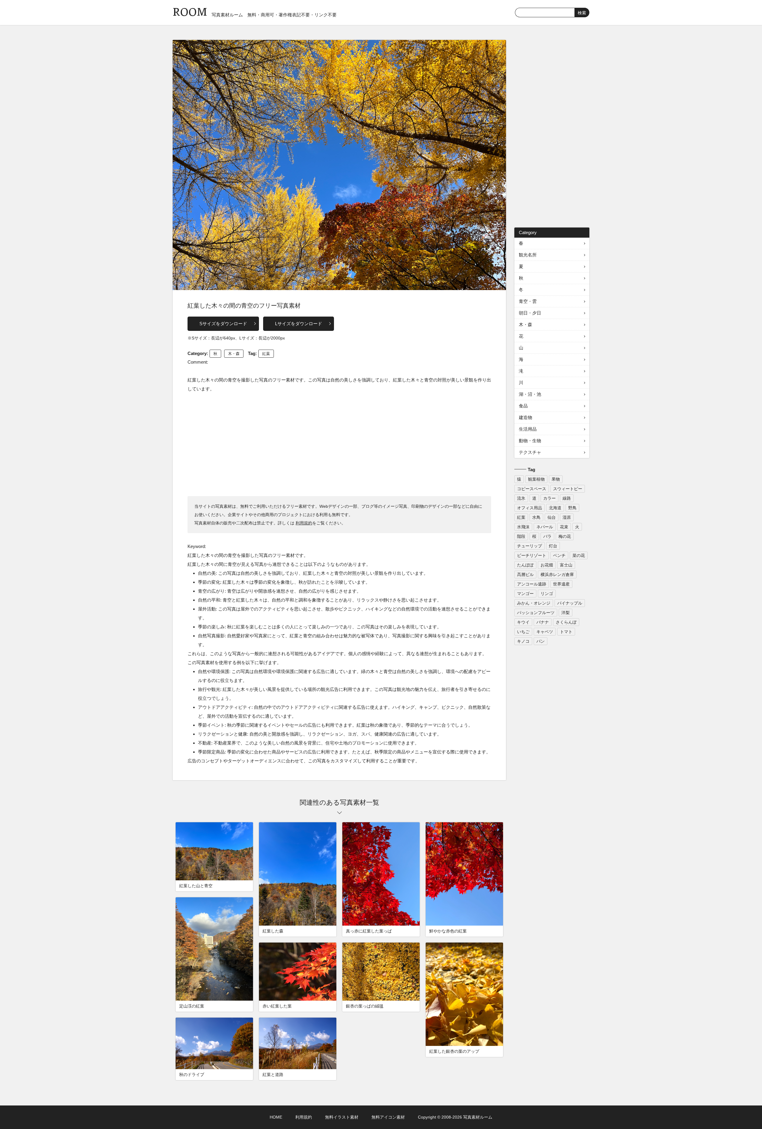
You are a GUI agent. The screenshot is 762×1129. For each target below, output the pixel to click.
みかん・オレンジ (533, 603)
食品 (523, 405)
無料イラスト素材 (341, 1117)
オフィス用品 (529, 507)
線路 (567, 498)
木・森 (234, 353)
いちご (523, 631)
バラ (547, 536)
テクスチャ (530, 452)
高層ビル (525, 574)
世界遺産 (561, 584)
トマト (566, 631)
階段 (521, 536)
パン (540, 641)
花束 (564, 526)
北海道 (555, 507)
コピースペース (531, 488)
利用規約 (304, 523)
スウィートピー (567, 488)
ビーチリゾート (531, 555)
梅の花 (564, 536)
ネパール (544, 526)
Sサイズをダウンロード (223, 323)
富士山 (566, 565)
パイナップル (569, 603)
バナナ (542, 622)
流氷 (521, 498)
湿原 (567, 517)
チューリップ (529, 546)
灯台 (553, 546)
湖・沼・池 (530, 394)
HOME (276, 1117)
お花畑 (547, 565)
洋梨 (565, 612)
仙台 (551, 517)
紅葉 (266, 353)
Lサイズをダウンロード (298, 323)
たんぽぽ (525, 565)
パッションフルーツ (536, 612)
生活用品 (528, 429)
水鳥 (536, 517)
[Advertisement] (339, 444)
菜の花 (578, 555)
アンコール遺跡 (531, 584)
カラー (549, 498)
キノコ (523, 641)
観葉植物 (536, 479)
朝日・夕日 (530, 312)
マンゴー (525, 593)
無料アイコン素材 (388, 1117)
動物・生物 (530, 440)
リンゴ (547, 593)
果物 (556, 479)
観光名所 (528, 254)
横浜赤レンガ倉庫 (557, 574)
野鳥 (572, 507)
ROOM (190, 11)
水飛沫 (523, 526)
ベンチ (559, 555)
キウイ (523, 622)
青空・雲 (528, 301)
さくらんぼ (566, 622)
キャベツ (544, 631)
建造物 (525, 417)
